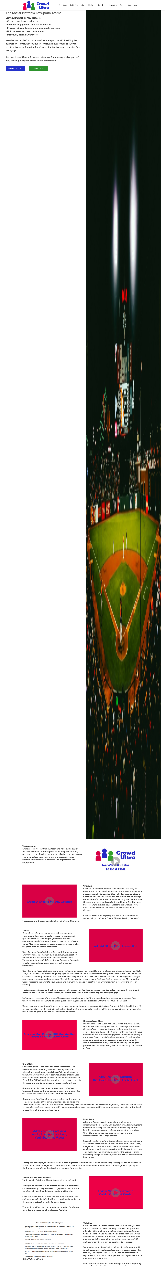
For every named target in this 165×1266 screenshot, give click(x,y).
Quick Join (74, 5)
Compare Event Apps (15, 68)
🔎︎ (59, 5)
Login (65, 5)
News (122, 5)
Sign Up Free (38, 68)
